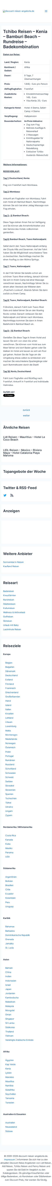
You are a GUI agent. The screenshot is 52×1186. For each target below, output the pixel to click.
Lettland (9, 718)
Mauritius (9, 1081)
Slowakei (9, 785)
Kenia (8, 1068)
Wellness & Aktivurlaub (14, 612)
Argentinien (11, 877)
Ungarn (9, 811)
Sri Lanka (9, 1023)
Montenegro (11, 735)
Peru (7, 902)
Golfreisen (8, 616)
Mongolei (9, 1010)
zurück (26, 410)
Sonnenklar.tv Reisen (13, 562)
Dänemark (10, 671)
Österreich (10, 747)
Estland (9, 679)
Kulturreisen (9, 608)
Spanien (9, 794)
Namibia (9, 1085)
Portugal (9, 756)
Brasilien (9, 885)
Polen (8, 752)
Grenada (9, 939)
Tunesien (9, 1102)
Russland (9, 764)
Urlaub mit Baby (11, 625)
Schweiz (9, 777)
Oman (8, 1014)
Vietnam (9, 1035)
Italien (8, 709)
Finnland (9, 684)
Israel (8, 985)
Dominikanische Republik (17, 935)
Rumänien (10, 760)
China (8, 972)
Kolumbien (10, 898)
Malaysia (9, 1006)
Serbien (9, 781)
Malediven (10, 1002)
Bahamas (9, 926)
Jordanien (10, 993)
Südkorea (10, 1027)
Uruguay (9, 906)
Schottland (10, 768)
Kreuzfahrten (9, 595)
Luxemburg (10, 726)
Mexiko (8, 848)
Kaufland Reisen (11, 566)
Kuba (7, 844)
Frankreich (10, 688)
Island (8, 705)
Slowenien (10, 790)
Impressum (9, 1159)
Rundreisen (8, 599)
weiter (26, 415)
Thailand (9, 1031)
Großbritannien (12, 696)
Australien (10, 1122)
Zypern (8, 815)
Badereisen (8, 591)
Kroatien (9, 713)
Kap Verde (10, 1064)
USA (7, 856)
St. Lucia (9, 947)
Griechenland (11, 692)
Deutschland (11, 675)
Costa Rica (10, 835)
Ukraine (9, 807)
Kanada (9, 839)
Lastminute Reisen (12, 629)
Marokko (9, 1077)
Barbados (10, 931)
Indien (8, 976)
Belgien (8, 662)
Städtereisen (9, 604)
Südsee (9, 1131)
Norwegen (10, 743)
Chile (7, 889)
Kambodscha (11, 997)
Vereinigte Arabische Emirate (19, 1040)
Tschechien (11, 798)
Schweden (10, 773)
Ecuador (9, 893)
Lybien (8, 1073)
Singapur (9, 1019)
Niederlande (11, 739)
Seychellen (10, 1094)
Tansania (9, 1098)
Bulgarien (9, 667)
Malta (8, 730)
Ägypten (9, 1060)
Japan (8, 989)
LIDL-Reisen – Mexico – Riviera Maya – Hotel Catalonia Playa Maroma (22, 452)
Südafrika (9, 1090)
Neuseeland (11, 1127)
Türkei (8, 802)
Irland (8, 701)
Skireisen (7, 621)
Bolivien (9, 881)
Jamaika (9, 943)
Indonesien (10, 980)
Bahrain (9, 968)
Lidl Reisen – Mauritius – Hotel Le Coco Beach (24, 438)
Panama (9, 852)
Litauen (8, 722)
